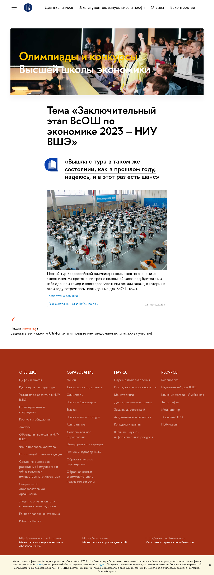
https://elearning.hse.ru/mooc (166, 538)
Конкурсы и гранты (127, 424)
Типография (170, 402)
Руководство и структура (37, 387)
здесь (40, 564)
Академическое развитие (132, 417)
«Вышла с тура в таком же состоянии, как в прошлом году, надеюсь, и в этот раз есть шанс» (112, 169)
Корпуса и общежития (35, 419)
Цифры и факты (30, 380)
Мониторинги (124, 394)
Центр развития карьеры (85, 444)
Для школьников (59, 7)
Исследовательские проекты (135, 387)
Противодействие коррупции (40, 454)
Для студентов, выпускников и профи (112, 7)
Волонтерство (182, 7)
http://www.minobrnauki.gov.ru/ (40, 538)
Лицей (71, 380)
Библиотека (169, 380)
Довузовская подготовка (85, 387)
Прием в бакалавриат (82, 402)
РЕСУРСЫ (169, 372)
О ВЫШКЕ (28, 372)
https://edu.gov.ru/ (95, 538)
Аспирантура (76, 424)
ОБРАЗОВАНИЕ (80, 372)
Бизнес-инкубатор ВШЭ (84, 452)
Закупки (25, 427)
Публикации (169, 424)
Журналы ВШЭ (172, 417)
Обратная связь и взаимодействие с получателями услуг (81, 476)
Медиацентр (170, 409)
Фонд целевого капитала (37, 447)
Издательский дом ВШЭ (178, 387)
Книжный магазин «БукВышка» (182, 394)
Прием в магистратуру (83, 417)
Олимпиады (75, 394)
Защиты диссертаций (129, 409)
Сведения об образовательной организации (32, 489)
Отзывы (157, 7)
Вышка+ (72, 409)
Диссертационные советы (133, 402)
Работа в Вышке (30, 521)
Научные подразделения (132, 380)
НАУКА (120, 372)
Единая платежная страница (39, 513)
